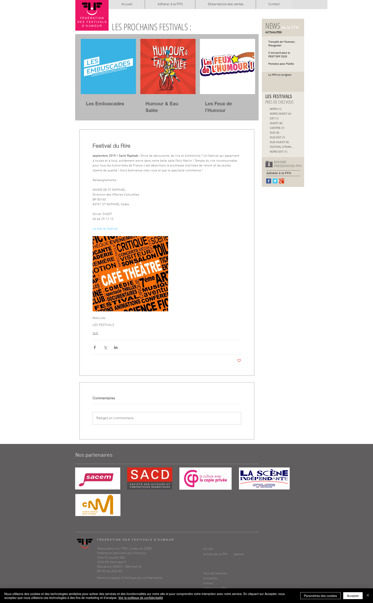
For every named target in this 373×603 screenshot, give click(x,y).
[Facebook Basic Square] (268, 180)
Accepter (353, 596)
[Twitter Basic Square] (275, 180)
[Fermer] (367, 596)
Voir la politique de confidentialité (140, 597)
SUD (95, 333)
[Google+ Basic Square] (281, 180)
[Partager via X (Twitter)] (105, 347)
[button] (218, 554)
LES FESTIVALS (103, 325)
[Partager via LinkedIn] (116, 347)
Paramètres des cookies (320, 596)
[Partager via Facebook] (95, 347)
